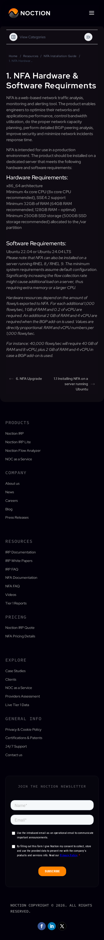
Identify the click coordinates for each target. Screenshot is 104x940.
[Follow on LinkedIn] (52, 926)
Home (13, 56)
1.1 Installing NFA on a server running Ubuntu (71, 383)
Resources (30, 56)
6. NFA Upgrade (29, 378)
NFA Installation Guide (60, 56)
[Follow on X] (62, 926)
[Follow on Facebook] (42, 926)
